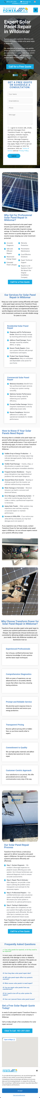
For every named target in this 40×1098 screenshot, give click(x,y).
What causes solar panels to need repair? (19, 983)
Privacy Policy (24, 151)
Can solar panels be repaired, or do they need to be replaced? (20, 950)
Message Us (26, 2)
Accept (20, 1091)
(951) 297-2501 (12, 2)
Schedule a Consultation (20, 3)
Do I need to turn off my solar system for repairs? (17, 994)
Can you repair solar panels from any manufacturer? (16, 988)
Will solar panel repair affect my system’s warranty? (18, 978)
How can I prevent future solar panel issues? (20, 999)
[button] (37, 1071)
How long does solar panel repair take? (18, 973)
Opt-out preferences (19, 1095)
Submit (13, 156)
